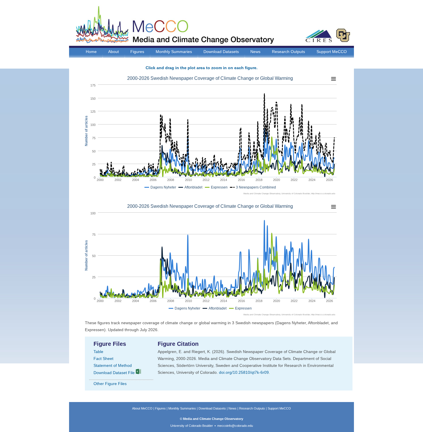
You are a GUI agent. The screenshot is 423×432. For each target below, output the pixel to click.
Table (98, 351)
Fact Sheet (103, 358)
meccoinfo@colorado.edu (235, 425)
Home (91, 51)
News (255, 51)
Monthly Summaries (174, 51)
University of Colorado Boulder (191, 425)
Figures (137, 51)
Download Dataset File (115, 372)
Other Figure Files (110, 383)
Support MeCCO (332, 51)
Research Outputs (288, 51)
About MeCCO (142, 408)
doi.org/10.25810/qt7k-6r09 (244, 372)
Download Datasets (221, 51)
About (113, 51)
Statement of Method (113, 365)
